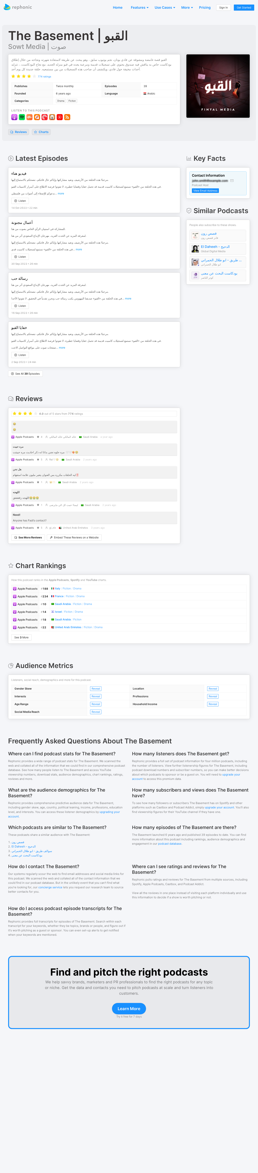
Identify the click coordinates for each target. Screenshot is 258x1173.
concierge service (50, 887)
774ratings (44, 76)
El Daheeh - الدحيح (215, 247)
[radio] (13, 76)
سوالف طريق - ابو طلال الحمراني (222, 260)
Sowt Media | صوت (37, 46)
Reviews (20, 132)
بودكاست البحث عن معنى (219, 273)
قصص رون (209, 233)
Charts (43, 132)
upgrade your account (219, 807)
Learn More (129, 1008)
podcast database (170, 843)
